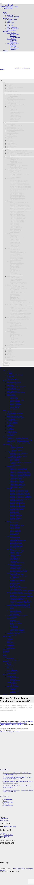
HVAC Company (14, 172)
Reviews (9, 21)
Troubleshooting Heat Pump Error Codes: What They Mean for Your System (17, 778)
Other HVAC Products (12, 43)
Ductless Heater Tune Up (16, 199)
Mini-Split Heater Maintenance (18, 220)
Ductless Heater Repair (16, 192)
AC (4, 82)
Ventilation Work (11, 276)
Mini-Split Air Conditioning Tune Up (19, 211)
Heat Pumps (13, 36)
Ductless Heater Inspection (17, 193)
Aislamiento (10, 350)
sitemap (15, 868)
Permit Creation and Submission (18, 300)
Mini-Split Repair (14, 224)
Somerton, (3, 723)
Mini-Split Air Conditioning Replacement (20, 208)
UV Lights (9, 140)
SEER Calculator (11, 30)
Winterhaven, (20, 723)
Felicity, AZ (20, 724)
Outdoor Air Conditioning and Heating (20, 316)
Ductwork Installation (15, 267)
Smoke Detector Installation (17, 342)
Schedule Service (19, 68)
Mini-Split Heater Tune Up (17, 221)
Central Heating (14, 161)
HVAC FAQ (10, 25)
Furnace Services (11, 107)
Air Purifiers (13, 44)
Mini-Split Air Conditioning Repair (19, 204)
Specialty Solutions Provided (14, 304)
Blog (8, 24)
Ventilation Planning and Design (18, 283)
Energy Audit (13, 347)
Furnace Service (14, 109)
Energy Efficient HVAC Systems (18, 168)
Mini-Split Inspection (15, 229)
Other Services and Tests (13, 345)
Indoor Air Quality (8, 802)
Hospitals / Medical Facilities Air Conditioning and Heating (18, 311)
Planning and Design (12, 285)
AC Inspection (10, 88)
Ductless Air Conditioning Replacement (20, 186)
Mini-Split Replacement (16, 227)
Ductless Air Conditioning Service (19, 180)
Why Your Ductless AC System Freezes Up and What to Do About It (18, 782)
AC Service (10, 84)
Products (5, 31)
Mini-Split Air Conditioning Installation (20, 206)
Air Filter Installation (12, 136)
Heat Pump (9, 248)
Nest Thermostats (14, 326)
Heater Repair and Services (14, 94)
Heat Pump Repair (15, 251)
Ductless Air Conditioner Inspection (19, 183)
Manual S (12, 291)
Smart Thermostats (15, 334)
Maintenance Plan (8, 805)
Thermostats (13, 49)
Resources (6, 18)
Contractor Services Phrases (14, 170)
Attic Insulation (11, 124)
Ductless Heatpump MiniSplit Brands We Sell (18, 317)
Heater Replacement (12, 103)
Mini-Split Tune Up (15, 232)
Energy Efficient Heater (16, 167)
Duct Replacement (15, 270)
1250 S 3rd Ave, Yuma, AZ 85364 (9, 6)
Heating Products (11, 39)
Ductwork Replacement (16, 264)
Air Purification (11, 131)
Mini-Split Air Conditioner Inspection (19, 205)
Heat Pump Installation (16, 255)
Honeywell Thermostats (16, 325)
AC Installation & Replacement (15, 87)
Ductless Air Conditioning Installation (20, 184)
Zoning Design (14, 297)
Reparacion (10, 351)
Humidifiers (10, 137)
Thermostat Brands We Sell (14, 322)
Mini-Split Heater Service (16, 212)
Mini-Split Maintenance (16, 230)
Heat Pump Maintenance (16, 258)
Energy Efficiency (11, 164)
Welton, (14, 723)
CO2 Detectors (14, 339)
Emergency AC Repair (12, 91)
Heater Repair (10, 97)
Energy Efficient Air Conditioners (18, 165)
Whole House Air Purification (14, 128)
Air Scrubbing (10, 141)
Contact (5, 50)
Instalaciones (10, 354)
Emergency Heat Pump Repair (18, 252)
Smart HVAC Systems (16, 335)
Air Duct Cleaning (11, 127)
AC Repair (9, 85)
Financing (5, 362)
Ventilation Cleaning (15, 280)
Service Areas (10, 22)
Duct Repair (13, 269)
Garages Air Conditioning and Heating (20, 314)
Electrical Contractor (15, 177)
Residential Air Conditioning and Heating (17, 150)
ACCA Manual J (14, 289)
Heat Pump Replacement (16, 257)
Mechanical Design (15, 295)
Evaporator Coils (14, 47)
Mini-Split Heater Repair (16, 214)
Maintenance (6, 363)
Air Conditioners (14, 34)
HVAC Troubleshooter (12, 28)
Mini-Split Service (14, 223)
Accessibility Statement (13, 16)
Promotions (6, 365)
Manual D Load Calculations (17, 292)
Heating (5, 93)
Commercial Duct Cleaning (17, 274)
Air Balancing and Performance (15, 125)
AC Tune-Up (10, 90)
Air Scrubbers (13, 329)
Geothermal (13, 46)
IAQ (4, 122)
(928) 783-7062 (8, 8)
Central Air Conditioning (16, 159)
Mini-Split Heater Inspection (17, 215)
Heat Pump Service (15, 249)
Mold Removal (10, 147)
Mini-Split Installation (15, 226)
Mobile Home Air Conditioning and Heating (21, 308)
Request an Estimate (14, 731)
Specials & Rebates (12, 19)
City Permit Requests (15, 301)
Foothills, (30, 721)
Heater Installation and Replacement (16, 99)
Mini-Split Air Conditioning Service (19, 202)
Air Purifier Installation (13, 133)
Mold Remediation (11, 146)
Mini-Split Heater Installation (17, 218)
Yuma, (26, 721)
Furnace (9, 233)
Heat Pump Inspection (15, 254)
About (5, 13)
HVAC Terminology (12, 27)
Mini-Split (9, 201)
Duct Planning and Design (17, 263)
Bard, (6, 724)
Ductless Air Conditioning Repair (18, 181)
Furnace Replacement (15, 116)
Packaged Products (15, 37)
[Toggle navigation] (1, 80)
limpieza (9, 353)
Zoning (12, 337)
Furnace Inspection (15, 113)
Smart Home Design (15, 298)
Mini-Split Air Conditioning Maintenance (20, 209)
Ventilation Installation (16, 277)
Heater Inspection (11, 100)
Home (5, 12)
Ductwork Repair (14, 266)
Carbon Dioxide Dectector (17, 341)
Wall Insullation (14, 338)
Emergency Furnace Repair (17, 112)
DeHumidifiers (10, 138)
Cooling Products (11, 33)
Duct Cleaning (13, 272)
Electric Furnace (14, 121)
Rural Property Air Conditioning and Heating (18, 155)
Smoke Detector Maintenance (17, 344)
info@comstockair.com (10, 826)
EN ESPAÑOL (7, 348)
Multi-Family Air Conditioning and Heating (18, 153)
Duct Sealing (13, 273)
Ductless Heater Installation (17, 195)
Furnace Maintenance (15, 118)
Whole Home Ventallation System (15, 130)
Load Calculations (14, 294)
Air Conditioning (7, 799)
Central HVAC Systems (16, 162)
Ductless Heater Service (16, 190)
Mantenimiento (10, 357)
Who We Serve (7, 149)
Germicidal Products (12, 144)
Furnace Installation (15, 115)
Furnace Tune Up (14, 119)
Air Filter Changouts (12, 134)
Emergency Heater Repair (13, 102)
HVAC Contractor (14, 171)
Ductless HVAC (11, 178)
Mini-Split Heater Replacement (18, 217)
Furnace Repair (14, 110)
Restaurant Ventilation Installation (18, 282)
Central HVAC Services (13, 158)
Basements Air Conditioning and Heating (20, 313)
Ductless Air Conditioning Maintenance (20, 187)
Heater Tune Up (11, 106)
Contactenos (10, 359)
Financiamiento (11, 360)
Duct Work (9, 261)
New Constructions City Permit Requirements (22, 303)
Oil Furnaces (13, 42)
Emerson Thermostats (15, 323)
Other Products (10, 331)
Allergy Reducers (11, 143)
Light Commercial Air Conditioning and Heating (19, 152)
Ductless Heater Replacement (17, 196)
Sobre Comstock (11, 356)
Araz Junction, (12, 724)
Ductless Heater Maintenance (17, 198)
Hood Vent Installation (16, 279)
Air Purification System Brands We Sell (17, 328)
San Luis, (9, 723)
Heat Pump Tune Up (15, 260)
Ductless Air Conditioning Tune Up (19, 189)
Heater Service (14, 96)
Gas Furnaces (13, 40)
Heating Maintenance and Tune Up (16, 105)
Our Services (6, 156)
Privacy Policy (10, 15)
